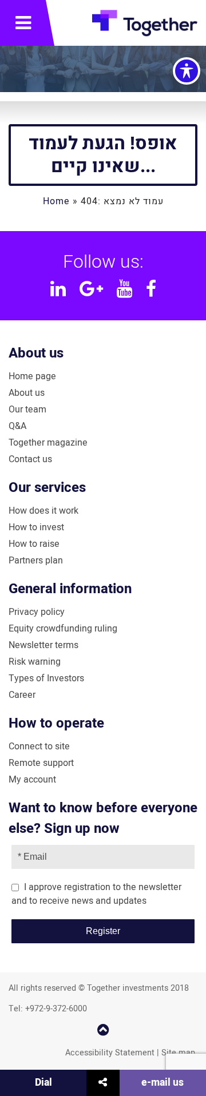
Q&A (17, 426)
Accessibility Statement (109, 1053)
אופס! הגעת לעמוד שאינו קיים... (103, 155)
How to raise (34, 544)
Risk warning (35, 662)
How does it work (43, 511)
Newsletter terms (43, 645)
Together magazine (48, 443)
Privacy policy (37, 612)
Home (56, 201)
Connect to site (39, 746)
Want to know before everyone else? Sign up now (103, 818)
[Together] (144, 26)
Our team (27, 409)
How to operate (56, 723)
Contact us (30, 459)
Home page (32, 376)
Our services (47, 488)
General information (70, 589)
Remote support (41, 763)
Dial (43, 1082)
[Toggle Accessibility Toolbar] (186, 71)
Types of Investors (46, 678)
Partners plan (36, 560)
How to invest (36, 527)
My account (32, 780)
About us (36, 353)
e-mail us (162, 1082)
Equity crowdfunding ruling (63, 629)
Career (22, 695)
